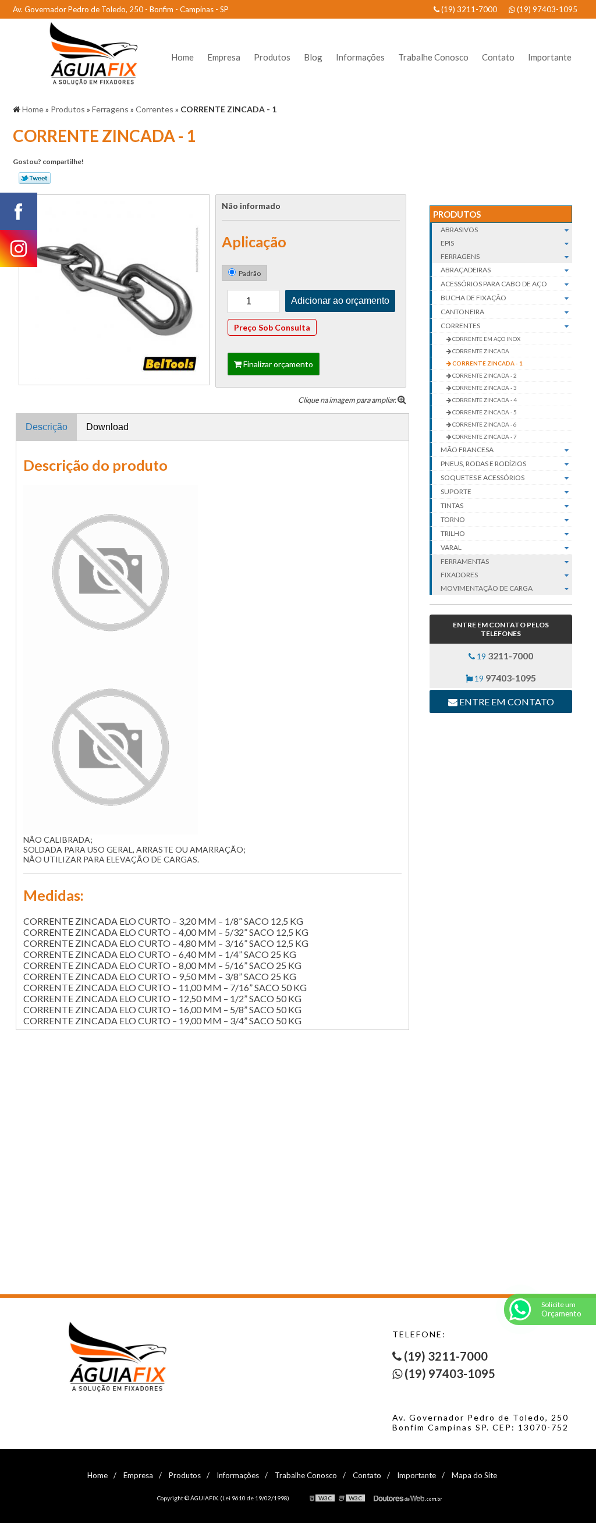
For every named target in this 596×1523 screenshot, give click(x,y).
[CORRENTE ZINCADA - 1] (114, 288)
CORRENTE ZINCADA (480, 350)
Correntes (460, 325)
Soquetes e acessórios (482, 477)
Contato (498, 57)
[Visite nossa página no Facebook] (18, 211)
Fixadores (459, 574)
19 (504, 655)
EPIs (447, 243)
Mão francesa (467, 449)
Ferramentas (465, 561)
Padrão (250, 273)
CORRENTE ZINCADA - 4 (484, 399)
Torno (453, 519)
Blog (313, 57)
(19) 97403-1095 (546, 9)
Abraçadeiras (466, 269)
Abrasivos (459, 229)
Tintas (452, 505)
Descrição (47, 427)
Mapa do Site (474, 1475)
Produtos (272, 57)
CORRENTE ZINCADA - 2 (484, 375)
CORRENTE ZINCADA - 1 (487, 363)
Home (182, 57)
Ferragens (460, 256)
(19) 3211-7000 (468, 9)
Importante (550, 57)
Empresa (223, 57)
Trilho (453, 533)
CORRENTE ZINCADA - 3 (484, 387)
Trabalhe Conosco (433, 57)
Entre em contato (505, 701)
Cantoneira (462, 311)
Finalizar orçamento (277, 364)
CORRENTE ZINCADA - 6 (484, 424)
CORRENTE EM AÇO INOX (485, 338)
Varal (451, 547)
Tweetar (35, 178)
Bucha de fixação (473, 297)
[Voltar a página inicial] (88, 53)
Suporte (456, 491)
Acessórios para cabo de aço (494, 283)
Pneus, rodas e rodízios (483, 463)
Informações (360, 57)
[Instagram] (18, 248)
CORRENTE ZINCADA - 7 (484, 436)
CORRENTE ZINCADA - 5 (484, 412)
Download (107, 427)
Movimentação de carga (487, 588)
